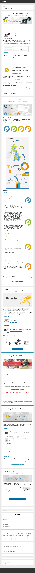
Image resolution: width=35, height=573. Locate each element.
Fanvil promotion (11, 535)
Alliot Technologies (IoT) (6, 516)
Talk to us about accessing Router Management (17, 499)
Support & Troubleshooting (6, 526)
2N (3, 533)
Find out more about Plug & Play (16, 331)
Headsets (19, 535)
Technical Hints (26, 15)
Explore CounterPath (14, 322)
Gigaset (16, 535)
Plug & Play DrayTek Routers (17, 356)
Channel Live (15, 533)
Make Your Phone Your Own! (7, 544)
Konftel (23, 535)
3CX (5, 533)
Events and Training (5, 519)
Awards (11, 533)
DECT (26, 533)
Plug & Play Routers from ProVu (17, 409)
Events (4, 535)
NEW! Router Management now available (17, 472)
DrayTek (7, 488)
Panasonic (27, 535)
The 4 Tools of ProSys (17, 100)
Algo (7, 533)
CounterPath (23, 533)
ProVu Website (19, 1)
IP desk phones (17, 326)
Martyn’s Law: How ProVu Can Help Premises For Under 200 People (12, 546)
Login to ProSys (30, 1)
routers (22, 326)
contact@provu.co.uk (21, 461)
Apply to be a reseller (24, 1)
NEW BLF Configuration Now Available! (17, 13)
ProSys (30, 329)
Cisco (18, 533)
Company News (17, 15)
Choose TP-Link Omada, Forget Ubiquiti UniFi (9, 551)
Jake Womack (10, 101)
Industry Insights (5, 521)
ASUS (5, 488)
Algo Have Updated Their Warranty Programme (9, 549)
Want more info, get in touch (17, 281)
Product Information (21, 15)
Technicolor (11, 488)
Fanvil (7, 535)
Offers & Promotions (6, 522)
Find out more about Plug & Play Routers (17, 389)
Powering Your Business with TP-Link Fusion (9, 548)
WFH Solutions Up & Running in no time (17, 290)
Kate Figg (9, 15)
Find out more (17, 79)
